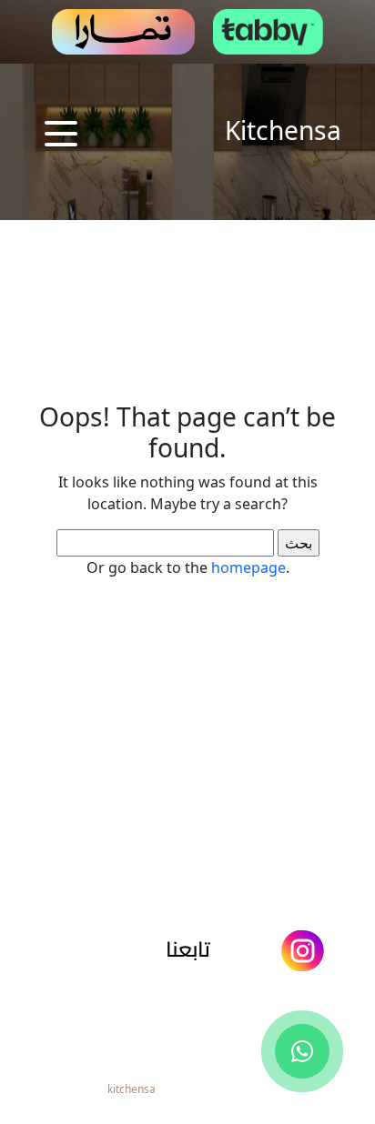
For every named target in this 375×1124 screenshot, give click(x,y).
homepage (248, 567)
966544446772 (195, 1022)
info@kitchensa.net (194, 991)
